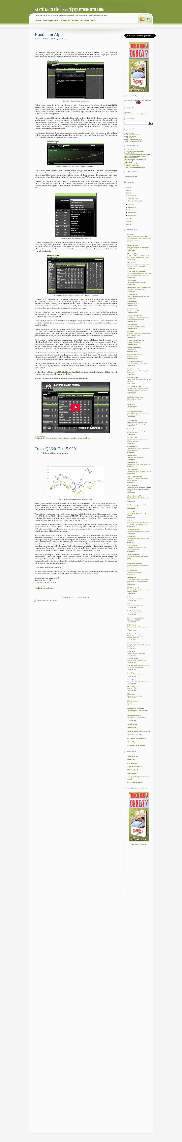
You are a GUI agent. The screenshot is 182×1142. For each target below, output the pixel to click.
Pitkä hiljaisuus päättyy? (134, 399)
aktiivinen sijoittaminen (50, 438)
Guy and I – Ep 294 (133, 311)
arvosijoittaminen (64, 438)
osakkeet (74, 438)
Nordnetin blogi (132, 324)
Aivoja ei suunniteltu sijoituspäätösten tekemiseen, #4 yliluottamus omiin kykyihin (138, 581)
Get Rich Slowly (132, 420)
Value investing (132, 724)
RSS (148, 19)
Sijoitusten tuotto (87, 20)
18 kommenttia (40, 436)
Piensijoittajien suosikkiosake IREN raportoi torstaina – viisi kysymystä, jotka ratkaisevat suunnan (139, 238)
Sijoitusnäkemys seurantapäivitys (136, 282)
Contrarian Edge (132, 309)
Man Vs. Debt (131, 263)
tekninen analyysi (84, 438)
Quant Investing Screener (135, 782)
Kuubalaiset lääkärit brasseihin (136, 675)
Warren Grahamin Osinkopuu (136, 618)
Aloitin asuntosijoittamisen (135, 667)
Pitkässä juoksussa (133, 643)
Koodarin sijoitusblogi (134, 611)
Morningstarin (72, 525)
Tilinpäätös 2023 (132, 406)
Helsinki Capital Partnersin (64, 372)
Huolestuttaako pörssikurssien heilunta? (138, 531)
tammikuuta (131, 215)
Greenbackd (131, 512)
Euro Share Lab (132, 462)
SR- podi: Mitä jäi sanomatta (135, 457)
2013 (128, 190)
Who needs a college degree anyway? (137, 363)
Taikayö (129, 703)
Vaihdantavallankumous (135, 634)
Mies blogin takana (51, 20)
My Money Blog (132, 254)
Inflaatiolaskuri (132, 773)
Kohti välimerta (132, 301)
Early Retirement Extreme (135, 361)
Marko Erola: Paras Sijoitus (139, 844)
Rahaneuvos (131, 404)
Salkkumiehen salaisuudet (135, 708)
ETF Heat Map (132, 763)
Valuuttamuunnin (132, 756)
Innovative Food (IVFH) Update (136, 289)
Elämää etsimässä (132, 701)
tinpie (129, 604)
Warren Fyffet (131, 280)
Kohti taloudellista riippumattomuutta (68, 8)
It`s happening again (133, 507)
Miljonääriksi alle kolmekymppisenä (138, 731)
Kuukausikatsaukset (69, 20)
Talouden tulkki (132, 438)
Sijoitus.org (131, 759)
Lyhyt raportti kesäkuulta (134, 696)
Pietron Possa (131, 577)
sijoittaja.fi (130, 234)
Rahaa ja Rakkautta (133, 429)
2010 (128, 221)
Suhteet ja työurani (132, 357)
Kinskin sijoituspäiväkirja (135, 340)
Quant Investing (132, 485)
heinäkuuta (131, 207)
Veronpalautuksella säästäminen (136, 653)
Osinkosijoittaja (132, 570)
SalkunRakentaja (132, 245)
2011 (128, 218)
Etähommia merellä (132, 303)
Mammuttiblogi (132, 455)
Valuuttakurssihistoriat (134, 766)
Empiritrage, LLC (133, 369)
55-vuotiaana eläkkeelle (134, 563)
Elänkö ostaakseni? (133, 588)
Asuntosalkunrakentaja (134, 316)
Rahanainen (131, 651)
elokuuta (130, 204)
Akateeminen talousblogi (135, 735)
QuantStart (130, 331)
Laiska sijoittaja (132, 294)
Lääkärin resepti (132, 658)
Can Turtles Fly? (132, 377)
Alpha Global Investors (134, 476)
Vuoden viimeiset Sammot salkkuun (137, 710)
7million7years (131, 625)
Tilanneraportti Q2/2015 (134, 620)
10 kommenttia (40, 586)
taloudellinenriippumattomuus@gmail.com (136, 114)
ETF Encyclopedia (133, 770)
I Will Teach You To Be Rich (136, 271)
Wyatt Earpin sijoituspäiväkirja (137, 505)
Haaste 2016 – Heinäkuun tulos (136, 599)
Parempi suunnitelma (134, 347)
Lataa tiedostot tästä (131, 176)
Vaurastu (130, 521)
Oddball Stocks (132, 446)
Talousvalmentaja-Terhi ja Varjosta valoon (139, 682)
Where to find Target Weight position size (139, 464)
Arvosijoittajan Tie (133, 529)
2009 (128, 224)
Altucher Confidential (134, 496)
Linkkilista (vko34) (132, 689)
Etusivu (38, 20)
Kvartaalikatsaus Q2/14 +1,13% (136, 660)
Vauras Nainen (131, 680)
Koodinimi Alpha (49, 34)
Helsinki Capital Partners (135, 411)
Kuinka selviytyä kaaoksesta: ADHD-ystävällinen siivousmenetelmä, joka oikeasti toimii (138, 390)
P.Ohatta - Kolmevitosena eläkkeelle (138, 665)
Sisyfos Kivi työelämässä (134, 355)
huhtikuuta (131, 210)
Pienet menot (131, 694)
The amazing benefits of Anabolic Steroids (139, 471)
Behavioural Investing (134, 715)
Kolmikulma (62, 572)
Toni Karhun (76, 52)
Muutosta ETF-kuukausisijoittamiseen (138, 296)
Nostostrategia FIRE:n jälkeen (136, 326)
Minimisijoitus (131, 727)
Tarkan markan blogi (134, 386)
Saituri (129, 597)
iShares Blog (131, 742)
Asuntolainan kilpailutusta (134, 613)
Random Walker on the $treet (136, 745)
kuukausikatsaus (48, 588)
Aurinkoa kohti (131, 349)
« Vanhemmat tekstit (67, 597)
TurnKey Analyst (132, 469)
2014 (128, 187)
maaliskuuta (131, 212)
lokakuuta (131, 195)
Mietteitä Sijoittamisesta (134, 687)
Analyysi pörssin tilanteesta (135, 606)
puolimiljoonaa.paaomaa (135, 397)
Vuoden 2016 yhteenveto (134, 572)
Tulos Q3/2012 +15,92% (56, 448)
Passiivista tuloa (132, 545)
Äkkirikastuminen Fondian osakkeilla (138, 565)
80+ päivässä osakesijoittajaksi (136, 738)
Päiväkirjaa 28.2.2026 (133, 342)
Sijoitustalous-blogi (133, 554)
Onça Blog (130, 673)
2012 (128, 193)
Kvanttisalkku (131, 536)
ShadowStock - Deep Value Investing (138, 287)
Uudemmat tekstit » (84, 597)
